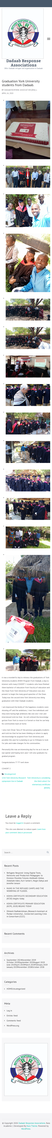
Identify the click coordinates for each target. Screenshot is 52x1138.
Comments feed (14, 1020)
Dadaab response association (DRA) (20, 90)
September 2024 (14, 960)
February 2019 (41, 965)
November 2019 (29, 960)
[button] (26, 130)
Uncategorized (10, 774)
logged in (19, 823)
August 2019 (39, 962)
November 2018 (25, 967)
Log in (9, 1010)
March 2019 (30, 965)
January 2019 (12, 967)
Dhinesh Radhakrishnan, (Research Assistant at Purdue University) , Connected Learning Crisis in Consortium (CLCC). (27, 914)
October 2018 (38, 967)
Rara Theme (32, 1126)
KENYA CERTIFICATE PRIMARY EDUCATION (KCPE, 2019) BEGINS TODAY (26, 905)
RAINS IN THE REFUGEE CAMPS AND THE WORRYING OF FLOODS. (25, 889)
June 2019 (11, 965)
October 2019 (13, 962)
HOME (9, 989)
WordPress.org (13, 1025)
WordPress (25, 1129)
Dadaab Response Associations (23, 63)
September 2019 (26, 962)
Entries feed (12, 1015)
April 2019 (20, 965)
